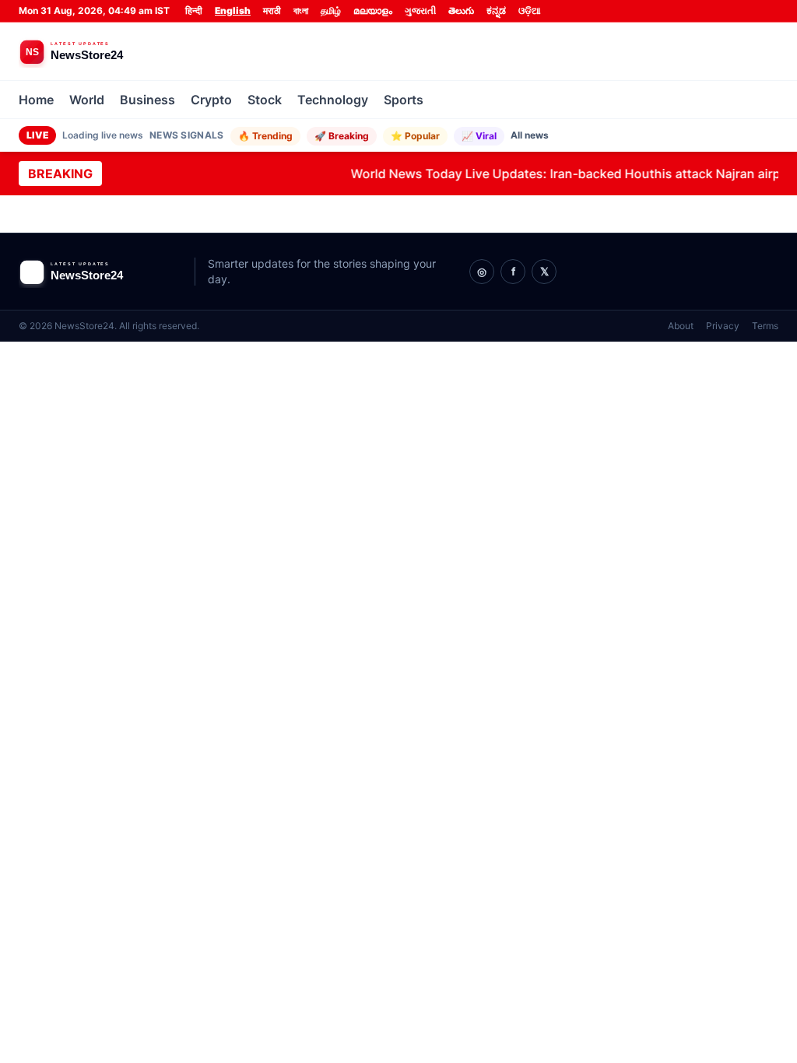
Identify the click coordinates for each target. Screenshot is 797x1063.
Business (147, 99)
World (86, 99)
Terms (765, 326)
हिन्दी (193, 10)
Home (36, 99)
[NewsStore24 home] (100, 51)
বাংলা (300, 10)
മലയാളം (372, 10)
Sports (403, 99)
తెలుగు (461, 10)
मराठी (272, 10)
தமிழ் (331, 10)
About (680, 326)
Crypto (211, 99)
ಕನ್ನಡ (496, 10)
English (233, 10)
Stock (265, 99)
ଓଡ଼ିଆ (529, 10)
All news (530, 135)
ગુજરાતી (420, 10)
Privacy (722, 326)
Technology (332, 99)
